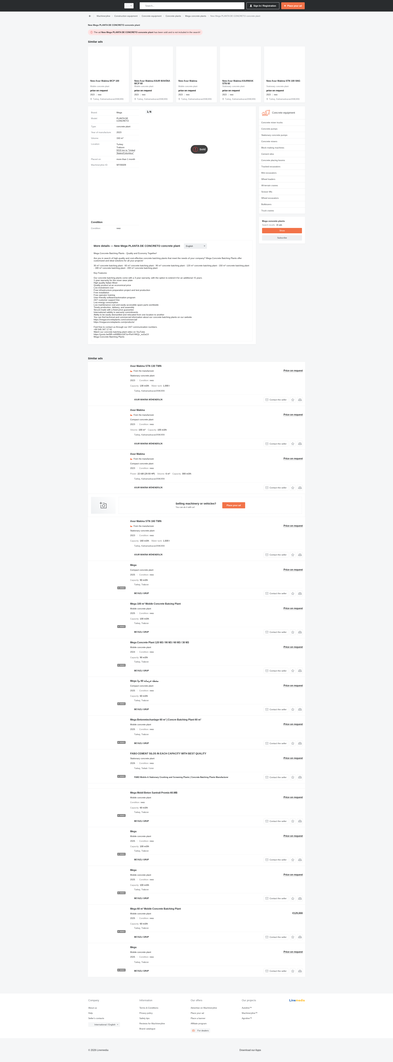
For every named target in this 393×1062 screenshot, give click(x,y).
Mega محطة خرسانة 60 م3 (144, 681)
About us (92, 1008)
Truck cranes (267, 210)
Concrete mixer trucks (272, 122)
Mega (133, 565)
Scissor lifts (266, 191)
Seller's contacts (96, 1018)
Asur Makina (137, 410)
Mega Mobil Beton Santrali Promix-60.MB (153, 792)
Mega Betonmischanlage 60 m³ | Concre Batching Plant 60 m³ (165, 719)
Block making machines (272, 147)
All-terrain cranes (269, 185)
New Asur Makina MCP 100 (104, 81)
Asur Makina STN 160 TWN (145, 521)
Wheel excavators (270, 198)
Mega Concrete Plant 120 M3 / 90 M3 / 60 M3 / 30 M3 (159, 642)
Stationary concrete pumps (274, 135)
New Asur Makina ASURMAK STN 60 (237, 82)
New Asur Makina (187, 81)
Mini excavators (268, 173)
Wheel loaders (268, 179)
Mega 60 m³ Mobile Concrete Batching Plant (155, 908)
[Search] (143, 6)
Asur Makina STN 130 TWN (145, 366)
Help (90, 1013)
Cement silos (267, 154)
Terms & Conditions (148, 1008)
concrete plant (123, 126)
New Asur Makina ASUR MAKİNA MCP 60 (152, 82)
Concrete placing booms (273, 160)
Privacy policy (146, 1013)
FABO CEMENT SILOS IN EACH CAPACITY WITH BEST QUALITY (168, 753)
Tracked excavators (270, 166)
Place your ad (234, 505)
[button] (293, 400)
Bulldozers (266, 204)
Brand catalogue (147, 1028)
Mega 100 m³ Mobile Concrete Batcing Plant (155, 603)
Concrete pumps (269, 129)
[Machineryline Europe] (104, 6)
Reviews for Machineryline (152, 1023)
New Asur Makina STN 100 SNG (283, 81)
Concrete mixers (269, 141)
